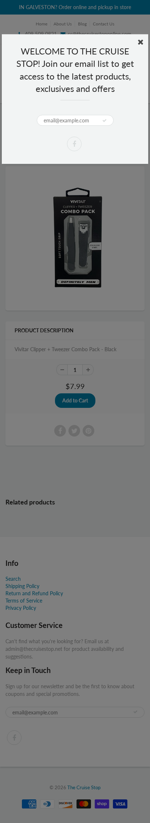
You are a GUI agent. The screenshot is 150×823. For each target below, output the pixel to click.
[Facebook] (74, 144)
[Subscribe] (104, 120)
